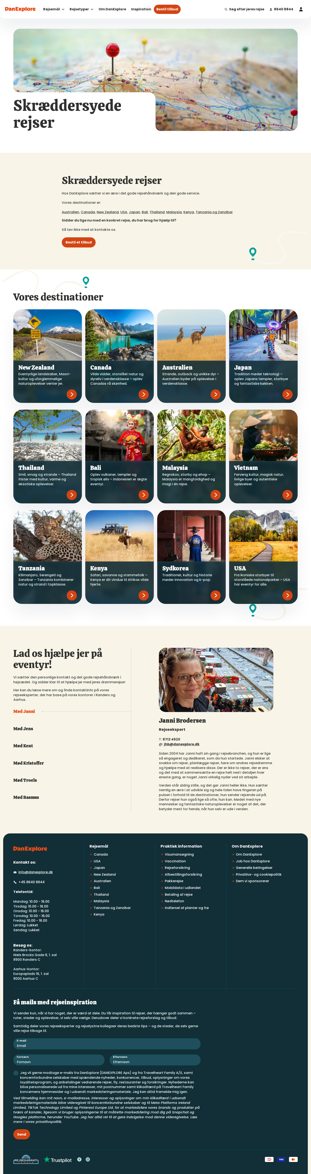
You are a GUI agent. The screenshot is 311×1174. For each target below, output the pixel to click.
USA (123, 212)
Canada (88, 212)
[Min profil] (301, 9)
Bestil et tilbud (79, 242)
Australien (70, 212)
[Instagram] (87, 1159)
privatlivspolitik (48, 1121)
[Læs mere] (72, 394)
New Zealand (108, 212)
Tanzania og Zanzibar (214, 212)
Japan (134, 212)
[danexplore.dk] (30, 849)
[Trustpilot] (58, 1159)
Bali (145, 212)
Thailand (157, 212)
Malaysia (174, 212)
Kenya (188, 212)
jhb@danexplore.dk (182, 744)
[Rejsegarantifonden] (26, 1159)
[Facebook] (79, 1159)
